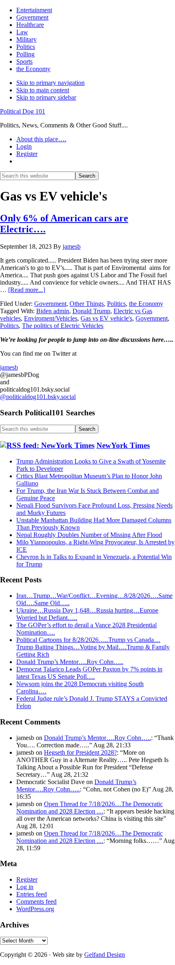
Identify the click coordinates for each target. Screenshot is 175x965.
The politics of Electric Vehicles (62, 325)
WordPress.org (35, 908)
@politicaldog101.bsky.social (38, 396)
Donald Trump (91, 311)
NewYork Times (123, 445)
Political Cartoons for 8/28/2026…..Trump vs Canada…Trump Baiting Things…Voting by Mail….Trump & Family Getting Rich (93, 647)
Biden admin (52, 311)
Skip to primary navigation (50, 82)
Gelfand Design (104, 954)
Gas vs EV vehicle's (106, 318)
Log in (24, 886)
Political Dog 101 (22, 111)
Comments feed (36, 901)
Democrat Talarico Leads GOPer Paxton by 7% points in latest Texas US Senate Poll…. (89, 673)
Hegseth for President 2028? (80, 752)
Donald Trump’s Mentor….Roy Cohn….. (69, 661)
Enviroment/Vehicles (50, 318)
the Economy (146, 303)
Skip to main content (42, 90)
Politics (116, 303)
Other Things (87, 303)
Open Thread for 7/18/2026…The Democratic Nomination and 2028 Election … (89, 807)
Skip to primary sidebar (46, 97)
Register (26, 879)
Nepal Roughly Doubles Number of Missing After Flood (89, 534)
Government (50, 303)
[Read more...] (26, 289)
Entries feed (31, 894)
